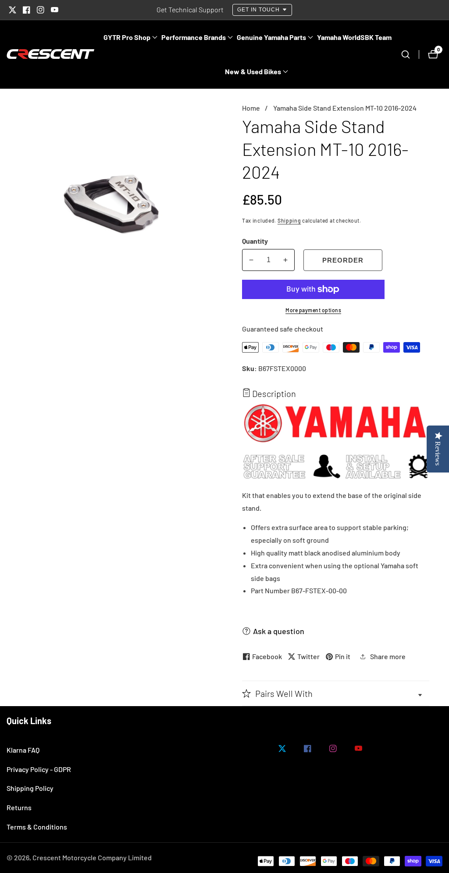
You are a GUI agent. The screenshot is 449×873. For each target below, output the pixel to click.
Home (251, 108)
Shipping (289, 220)
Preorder (342, 260)
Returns (19, 807)
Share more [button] (388, 656)
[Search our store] (410, 54)
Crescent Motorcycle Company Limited (92, 857)
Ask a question (278, 631)
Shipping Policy (30, 788)
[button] (126, 37)
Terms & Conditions (37, 826)
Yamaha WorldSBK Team (354, 37)
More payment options (313, 310)
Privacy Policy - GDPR (39, 769)
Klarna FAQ (23, 750)
